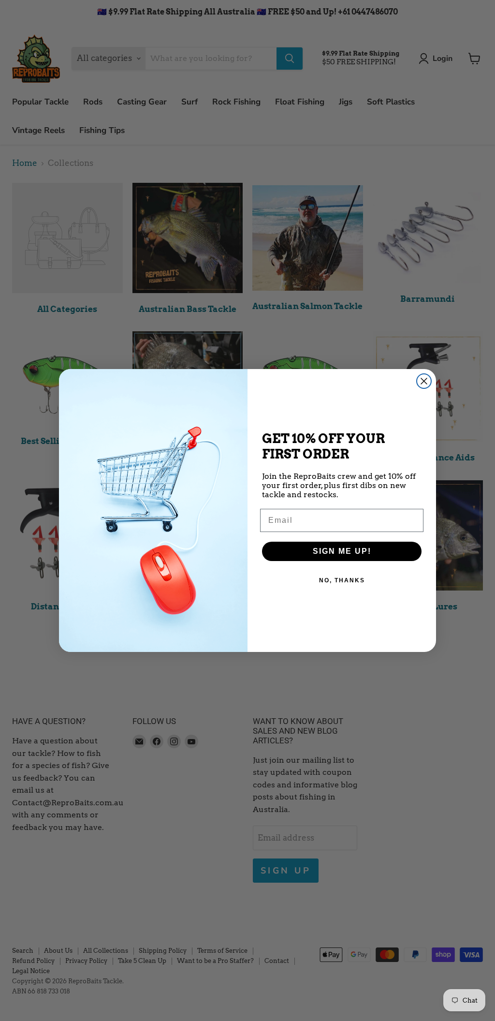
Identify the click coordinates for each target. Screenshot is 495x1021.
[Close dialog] (424, 381)
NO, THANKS (342, 580)
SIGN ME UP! (342, 551)
